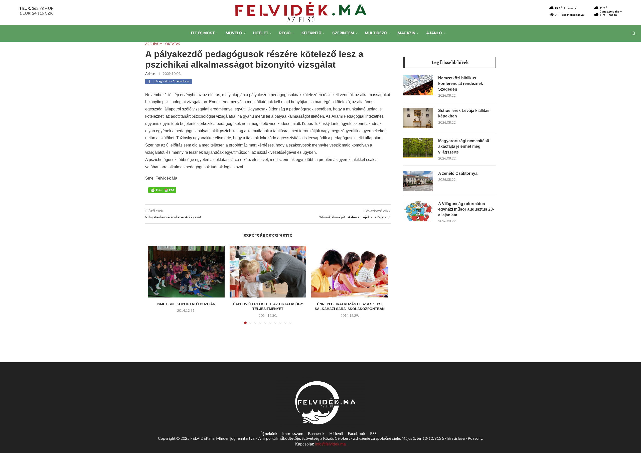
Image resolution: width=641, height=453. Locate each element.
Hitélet (260, 33)
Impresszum (292, 433)
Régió (285, 33)
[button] (154, 288)
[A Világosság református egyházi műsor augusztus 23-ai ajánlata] (418, 211)
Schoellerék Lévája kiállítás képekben (464, 113)
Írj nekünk (268, 433)
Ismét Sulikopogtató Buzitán (186, 304)
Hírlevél (336, 433)
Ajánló (434, 33)
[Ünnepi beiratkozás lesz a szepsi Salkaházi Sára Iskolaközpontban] (349, 271)
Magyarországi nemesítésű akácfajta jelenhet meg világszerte (463, 146)
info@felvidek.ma (330, 444)
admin (150, 73)
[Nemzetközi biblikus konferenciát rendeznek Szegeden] (418, 85)
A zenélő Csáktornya (457, 173)
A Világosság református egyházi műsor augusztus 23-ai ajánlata (466, 209)
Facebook (356, 433)
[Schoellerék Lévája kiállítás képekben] (418, 118)
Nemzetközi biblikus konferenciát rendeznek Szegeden (460, 83)
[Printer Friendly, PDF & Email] (162, 189)
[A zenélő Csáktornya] (418, 181)
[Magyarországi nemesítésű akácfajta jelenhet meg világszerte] (418, 148)
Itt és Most (203, 33)
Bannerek (316, 433)
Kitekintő (311, 33)
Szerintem (343, 33)
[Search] (633, 33)
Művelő (234, 33)
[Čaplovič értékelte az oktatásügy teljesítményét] (268, 271)
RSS (373, 433)
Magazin (406, 33)
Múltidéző (376, 33)
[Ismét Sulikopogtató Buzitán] (186, 271)
